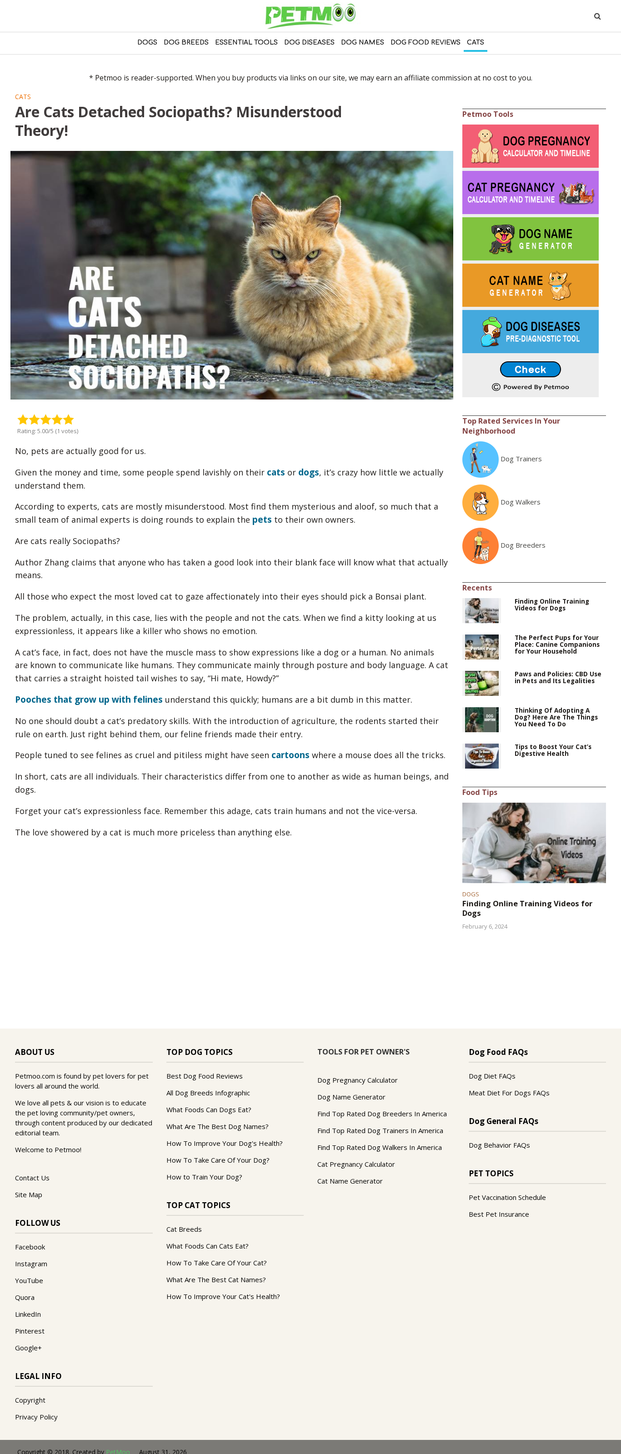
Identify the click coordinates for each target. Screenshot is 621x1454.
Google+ (28, 1347)
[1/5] (23, 419)
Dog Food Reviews (426, 42)
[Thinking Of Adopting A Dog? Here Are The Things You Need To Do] (482, 719)
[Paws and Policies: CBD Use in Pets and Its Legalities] (482, 682)
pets (262, 519)
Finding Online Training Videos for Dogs (552, 605)
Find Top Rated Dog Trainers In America (380, 1130)
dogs (308, 472)
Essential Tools (246, 42)
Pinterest (30, 1330)
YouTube (29, 1280)
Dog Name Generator (351, 1096)
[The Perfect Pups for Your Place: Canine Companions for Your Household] (482, 646)
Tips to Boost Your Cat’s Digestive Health (553, 750)
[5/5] (68, 419)
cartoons (290, 755)
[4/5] (57, 419)
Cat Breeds (184, 1229)
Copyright (30, 1399)
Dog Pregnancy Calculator (357, 1079)
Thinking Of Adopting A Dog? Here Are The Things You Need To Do (556, 717)
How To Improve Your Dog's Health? (224, 1143)
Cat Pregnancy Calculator (356, 1164)
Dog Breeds (186, 42)
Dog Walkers (521, 501)
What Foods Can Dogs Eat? (208, 1109)
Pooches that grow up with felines (89, 699)
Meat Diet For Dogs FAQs (509, 1092)
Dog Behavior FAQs (499, 1144)
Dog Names (362, 42)
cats (276, 472)
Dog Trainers (521, 458)
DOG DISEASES (309, 42)
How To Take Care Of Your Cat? (216, 1262)
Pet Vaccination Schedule (507, 1197)
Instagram (31, 1263)
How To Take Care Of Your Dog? (218, 1159)
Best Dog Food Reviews (204, 1075)
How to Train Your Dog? (204, 1176)
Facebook (30, 1246)
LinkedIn (28, 1314)
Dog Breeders (523, 545)
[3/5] (45, 419)
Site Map (28, 1194)
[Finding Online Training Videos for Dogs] (482, 610)
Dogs (147, 42)
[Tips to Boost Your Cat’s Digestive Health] (482, 755)
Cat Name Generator (350, 1180)
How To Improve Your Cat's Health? (223, 1296)
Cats (475, 42)
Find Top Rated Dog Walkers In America (379, 1147)
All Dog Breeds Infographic (208, 1092)
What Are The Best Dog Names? (217, 1126)
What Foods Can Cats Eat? (207, 1245)
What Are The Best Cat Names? (216, 1279)
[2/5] (34, 419)
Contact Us (32, 1177)
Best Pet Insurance (499, 1214)
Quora (25, 1297)
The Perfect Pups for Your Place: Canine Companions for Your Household (557, 645)
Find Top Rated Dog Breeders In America (382, 1113)
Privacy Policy (36, 1416)
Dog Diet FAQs (492, 1075)
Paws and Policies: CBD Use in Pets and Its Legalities (558, 678)
